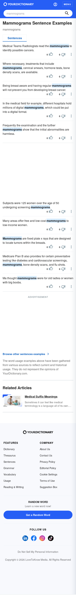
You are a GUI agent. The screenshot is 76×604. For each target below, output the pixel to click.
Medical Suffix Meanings (41, 396)
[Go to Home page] (19, 4)
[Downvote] (63, 54)
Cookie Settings (48, 474)
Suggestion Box (48, 487)
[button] (55, 4)
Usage (7, 480)
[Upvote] (51, 54)
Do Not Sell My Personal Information (38, 551)
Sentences (15, 38)
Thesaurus (10, 455)
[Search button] (67, 13)
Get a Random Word (38, 515)
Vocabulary (10, 474)
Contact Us (46, 455)
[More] (71, 54)
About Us (45, 449)
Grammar (9, 468)
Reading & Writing (14, 487)
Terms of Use (47, 480)
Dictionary (9, 449)
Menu (67, 4)
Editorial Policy (48, 468)
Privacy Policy (47, 461)
